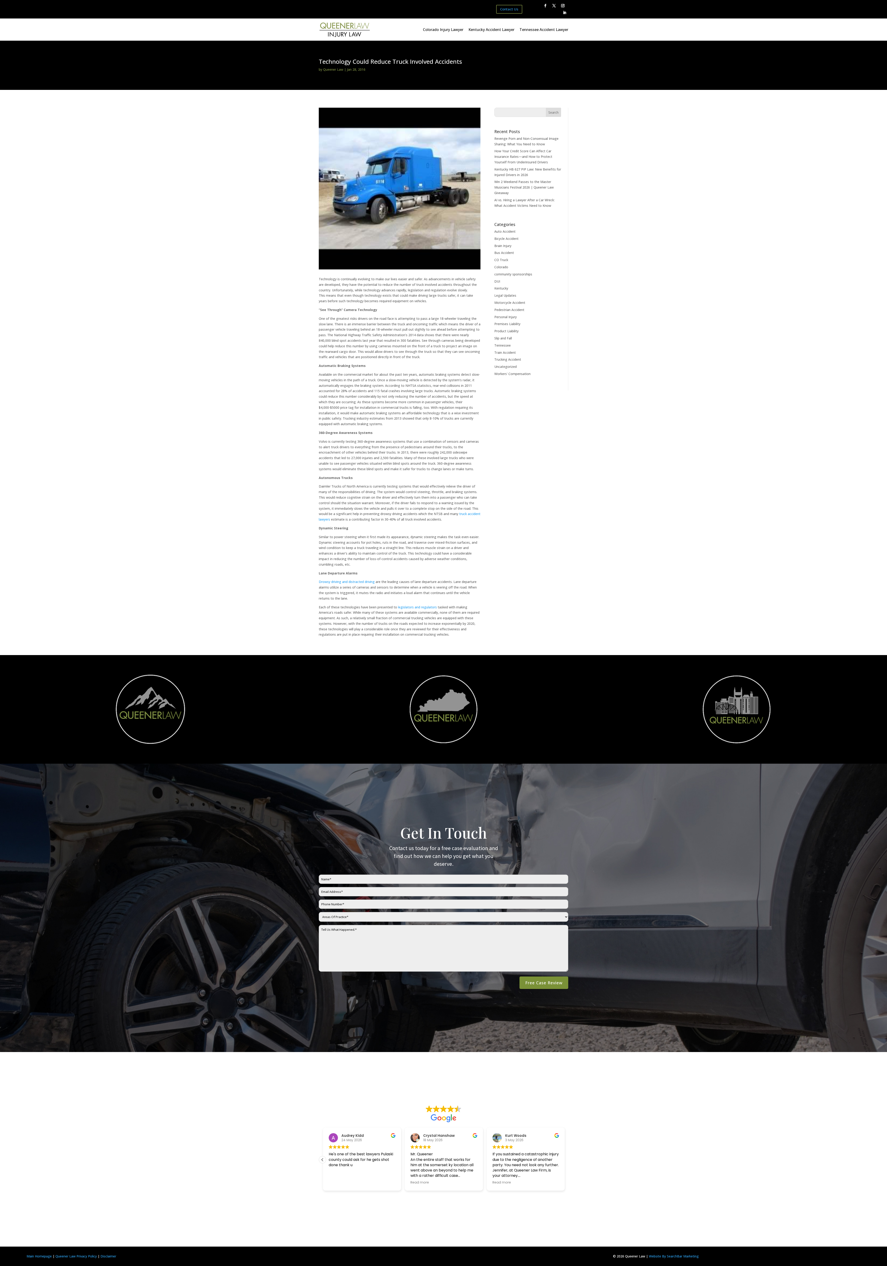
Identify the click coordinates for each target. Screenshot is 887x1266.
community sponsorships (513, 274)
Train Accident (505, 352)
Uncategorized (505, 366)
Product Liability (506, 331)
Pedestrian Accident (509, 310)
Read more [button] (427, 1182)
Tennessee (502, 345)
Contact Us (509, 9)
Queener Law (333, 69)
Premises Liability (507, 324)
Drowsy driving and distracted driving (347, 582)
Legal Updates (505, 295)
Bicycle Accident (506, 238)
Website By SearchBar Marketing (674, 1256)
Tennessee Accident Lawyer (543, 29)
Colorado (501, 267)
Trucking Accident (507, 359)
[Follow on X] (554, 5)
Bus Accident (504, 252)
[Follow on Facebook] (545, 5)
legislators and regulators (417, 607)
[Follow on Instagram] (562, 5)
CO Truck (501, 260)
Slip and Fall (503, 338)
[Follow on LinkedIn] (564, 12)
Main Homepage (39, 1256)
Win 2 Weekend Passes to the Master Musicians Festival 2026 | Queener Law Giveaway (524, 187)
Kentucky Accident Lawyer (491, 29)
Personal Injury (505, 317)
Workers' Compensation (512, 374)
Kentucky (501, 288)
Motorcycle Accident (509, 302)
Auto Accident (505, 231)
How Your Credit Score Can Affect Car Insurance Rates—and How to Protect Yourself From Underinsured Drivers (523, 156)
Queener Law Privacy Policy (76, 1256)
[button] (564, 1159)
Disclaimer (108, 1256)
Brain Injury (502, 246)
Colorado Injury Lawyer (443, 29)
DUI (497, 281)
